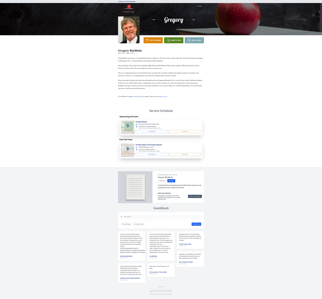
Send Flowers (185, 131)
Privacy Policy (156, 291)
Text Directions (151, 131)
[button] (128, 125)
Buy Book (171, 181)
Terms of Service (165, 291)
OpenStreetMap (163, 294)
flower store (163, 96)
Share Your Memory (194, 196)
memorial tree (138, 96)
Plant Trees (185, 154)
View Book (162, 181)
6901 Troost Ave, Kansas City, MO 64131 (150, 128)
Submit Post (196, 224)
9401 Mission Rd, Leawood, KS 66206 (149, 151)
